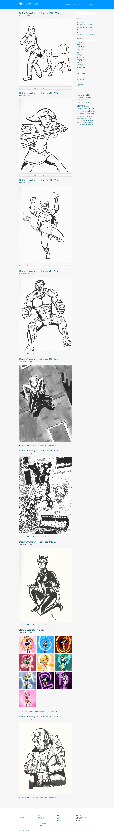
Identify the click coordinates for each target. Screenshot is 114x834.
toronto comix (88, 122)
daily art (84, 102)
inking (83, 113)
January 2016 (80, 54)
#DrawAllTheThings (80, 95)
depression (80, 108)
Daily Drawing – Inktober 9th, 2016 (38, 93)
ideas (78, 113)
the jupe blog (28, 4)
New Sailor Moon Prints (32, 629)
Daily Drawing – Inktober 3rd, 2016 (38, 716)
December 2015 (81, 56)
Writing (78, 86)
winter (86, 124)
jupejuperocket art (82, 817)
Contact (79, 822)
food (83, 111)
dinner (85, 108)
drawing (92, 109)
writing (90, 124)
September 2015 (81, 59)
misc (86, 116)
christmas (80, 98)
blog (89, 95)
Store (78, 820)
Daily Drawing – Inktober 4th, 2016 (39, 541)
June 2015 (79, 61)
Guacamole (44, 823)
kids (92, 113)
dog (87, 108)
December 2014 (81, 67)
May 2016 (79, 52)
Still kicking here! (81, 22)
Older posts (23, 802)
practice (78, 118)
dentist (87, 106)
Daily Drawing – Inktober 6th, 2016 (38, 359)
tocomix (82, 122)
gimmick (87, 111)
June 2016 (79, 51)
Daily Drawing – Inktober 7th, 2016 (38, 271)
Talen (59, 817)
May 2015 (79, 62)
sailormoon (43, 711)
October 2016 (80, 46)
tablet (86, 120)
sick (82, 118)
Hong (59, 815)
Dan (59, 822)
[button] (27, 645)
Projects (76, 4)
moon (35, 711)
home (91, 111)
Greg (59, 820)
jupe (33, 15)
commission (80, 99)
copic (92, 99)
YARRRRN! (80, 818)
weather (82, 124)
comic (89, 97)
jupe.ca (79, 815)
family (79, 111)
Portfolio (35, 831)
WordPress (28, 831)
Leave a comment (53, 88)
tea (88, 120)
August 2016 (80, 49)
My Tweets (22, 817)
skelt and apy (85, 118)
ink (80, 113)
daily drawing (40, 88)
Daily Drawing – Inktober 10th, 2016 (39, 13)
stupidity (83, 120)
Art (26, 711)
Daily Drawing (29, 88)
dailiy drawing (79, 102)
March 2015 (80, 64)
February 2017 (80, 44)
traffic (78, 124)
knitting (79, 116)
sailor (38, 711)
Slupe (59, 818)
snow (90, 118)
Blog (84, 4)
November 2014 (81, 69)
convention (87, 99)
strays (79, 120)
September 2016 (81, 47)
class (85, 98)
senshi (47, 711)
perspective (89, 116)
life (83, 116)
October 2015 (80, 57)
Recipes (79, 82)
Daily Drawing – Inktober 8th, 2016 (39, 180)
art (32, 711)
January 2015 (80, 65)
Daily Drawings (68, 4)
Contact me (91, 4)
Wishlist (40, 825)
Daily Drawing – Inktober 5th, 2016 (39, 450)
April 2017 (79, 43)
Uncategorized (80, 84)
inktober (46, 88)
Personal (79, 81)
